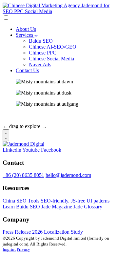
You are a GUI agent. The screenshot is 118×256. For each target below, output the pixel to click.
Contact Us (27, 70)
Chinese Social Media (51, 58)
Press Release (17, 232)
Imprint (9, 249)
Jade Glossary (87, 206)
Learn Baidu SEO (21, 206)
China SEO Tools (21, 200)
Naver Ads (40, 64)
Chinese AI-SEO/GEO (52, 47)
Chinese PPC (42, 52)
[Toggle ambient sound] (6, 135)
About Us (26, 29)
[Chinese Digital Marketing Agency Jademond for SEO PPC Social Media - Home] (59, 11)
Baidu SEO (41, 41)
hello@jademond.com (68, 175)
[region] (59, 104)
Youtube (31, 150)
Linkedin (12, 150)
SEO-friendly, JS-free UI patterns (75, 200)
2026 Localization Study (57, 232)
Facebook (51, 150)
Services (25, 35)
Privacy (23, 249)
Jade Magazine (56, 206)
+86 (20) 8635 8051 (23, 175)
